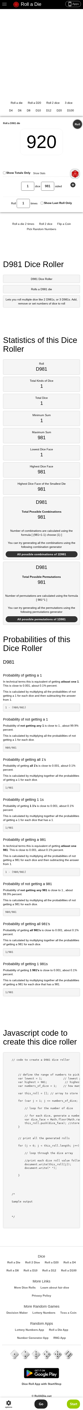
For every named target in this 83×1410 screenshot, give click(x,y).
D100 (70, 110)
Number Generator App (33, 1337)
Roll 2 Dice (32, 1262)
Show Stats (39, 173)
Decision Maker (17, 1312)
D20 (59, 110)
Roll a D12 (49, 1270)
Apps (73, 4)
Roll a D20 (34, 102)
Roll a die (17, 102)
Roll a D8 (12, 1270)
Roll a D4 (69, 1262)
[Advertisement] (41, 52)
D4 (11, 110)
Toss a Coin (68, 1312)
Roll (77, 124)
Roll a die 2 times (23, 223)
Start (73, 1404)
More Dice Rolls (25, 1287)
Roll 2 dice (53, 102)
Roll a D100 (69, 1270)
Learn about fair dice (54, 1287)
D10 (38, 110)
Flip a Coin (64, 223)
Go (41, 1404)
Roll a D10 (30, 1270)
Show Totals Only (18, 172)
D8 (28, 110)
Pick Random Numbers (41, 229)
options (8, 1404)
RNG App (59, 1337)
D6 (20, 110)
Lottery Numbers (43, 1312)
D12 (48, 110)
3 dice (69, 102)
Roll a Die (30, 4)
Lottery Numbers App (29, 1329)
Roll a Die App (58, 1329)
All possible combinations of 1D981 (41, 554)
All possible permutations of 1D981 (41, 619)
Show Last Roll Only (58, 203)
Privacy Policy (41, 1295)
